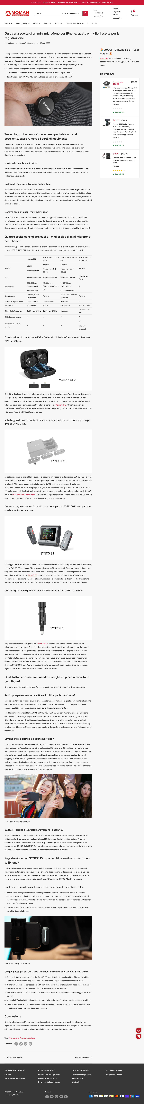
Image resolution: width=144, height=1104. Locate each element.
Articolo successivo (82, 1057)
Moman (116, 104)
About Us (58, 23)
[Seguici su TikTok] (66, 1096)
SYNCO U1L (43, 644)
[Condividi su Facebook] (16, 1044)
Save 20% (104, 58)
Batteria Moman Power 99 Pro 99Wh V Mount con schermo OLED (124, 160)
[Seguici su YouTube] (61, 1096)
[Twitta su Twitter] (25, 1044)
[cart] (138, 1036)
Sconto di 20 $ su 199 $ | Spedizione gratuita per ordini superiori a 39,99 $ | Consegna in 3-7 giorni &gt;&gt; (72, 2)
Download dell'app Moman (49, 1082)
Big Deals (75, 1082)
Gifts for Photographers (81, 1075)
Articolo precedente (14, 1057)
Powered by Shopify (11, 1095)
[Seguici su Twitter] (52, 1096)
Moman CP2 (60, 405)
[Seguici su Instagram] (56, 1096)
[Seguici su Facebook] (47, 1096)
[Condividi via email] (30, 1044)
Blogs (35, 23)
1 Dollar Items (77, 1078)
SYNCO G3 (32, 575)
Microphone (9, 43)
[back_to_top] (138, 1030)
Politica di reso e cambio (48, 1078)
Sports (7, 23)
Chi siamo (8, 1075)
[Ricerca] (85, 13)
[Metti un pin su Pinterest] (21, 1044)
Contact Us (92, 23)
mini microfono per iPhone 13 (24, 495)
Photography (21, 23)
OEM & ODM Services (75, 23)
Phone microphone (27, 1038)
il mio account (117, 16)
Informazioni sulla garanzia (49, 1075)
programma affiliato (114, 1075)
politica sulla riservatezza (14, 1078)
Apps (46, 23)
